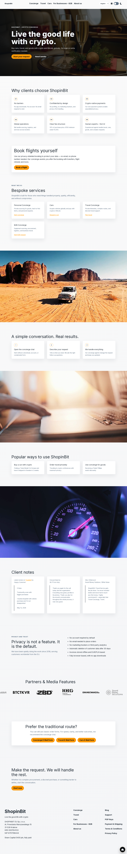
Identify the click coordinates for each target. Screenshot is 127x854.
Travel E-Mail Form (66, 740)
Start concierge (19, 215)
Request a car (54, 215)
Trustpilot (28, 580)
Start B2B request (20, 235)
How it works (40, 57)
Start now (17, 788)
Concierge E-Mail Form (43, 740)
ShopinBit (8, 3)
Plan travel (88, 215)
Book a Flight (21, 167)
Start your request (21, 57)
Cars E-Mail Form (86, 740)
